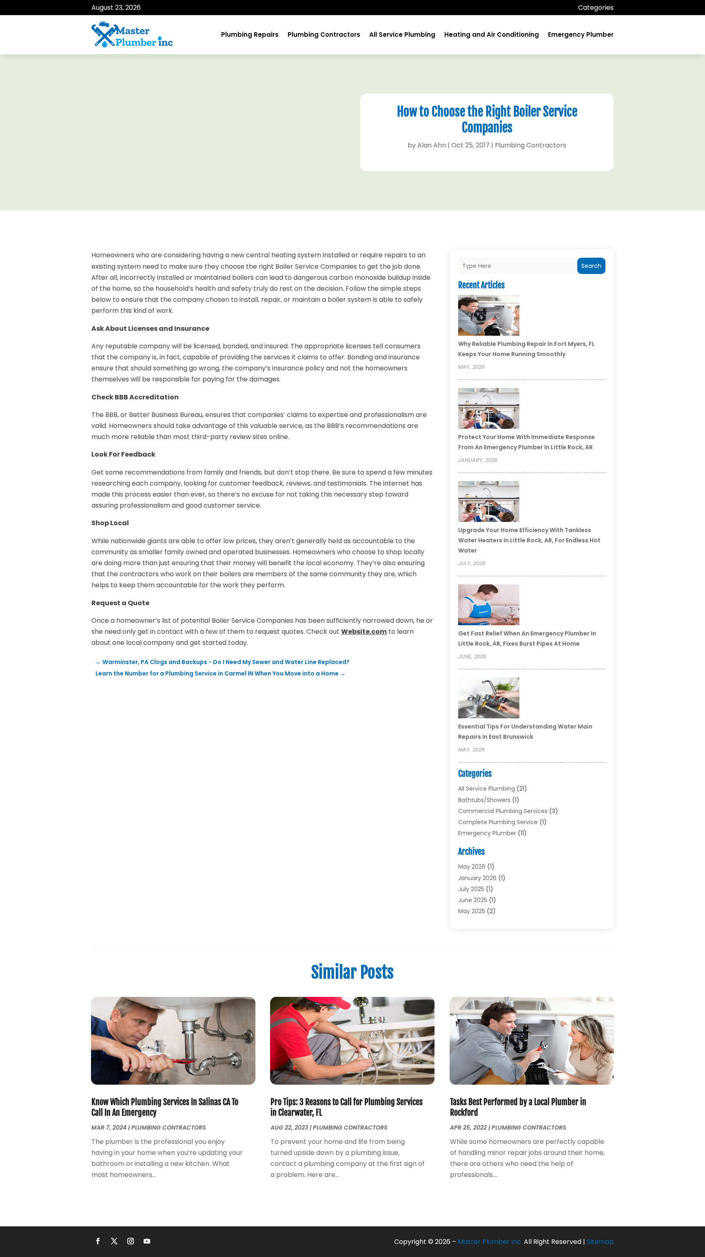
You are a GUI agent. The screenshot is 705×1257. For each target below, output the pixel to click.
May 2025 (471, 911)
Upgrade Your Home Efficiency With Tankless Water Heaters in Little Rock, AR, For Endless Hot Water (529, 540)
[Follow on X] (114, 1241)
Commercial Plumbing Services (503, 811)
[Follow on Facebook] (97, 1241)
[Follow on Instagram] (130, 1241)
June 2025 (472, 900)
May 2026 (472, 867)
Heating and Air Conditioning (491, 34)
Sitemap (600, 1241)
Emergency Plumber (581, 34)
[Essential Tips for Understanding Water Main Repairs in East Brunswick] (488, 699)
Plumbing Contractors (324, 34)
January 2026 (477, 878)
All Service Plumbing (402, 34)
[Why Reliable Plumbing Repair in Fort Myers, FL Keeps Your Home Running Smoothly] (488, 316)
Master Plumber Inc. (490, 1241)
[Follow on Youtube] (146, 1241)
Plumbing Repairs (250, 34)
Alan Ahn (431, 145)
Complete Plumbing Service (498, 822)
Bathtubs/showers (484, 800)
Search (591, 266)
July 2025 (471, 889)
